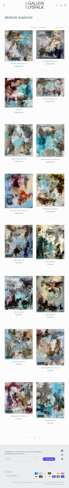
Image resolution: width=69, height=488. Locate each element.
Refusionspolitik (39, 482)
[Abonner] (36, 459)
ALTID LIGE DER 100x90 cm (18, 63)
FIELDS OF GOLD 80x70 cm (18, 159)
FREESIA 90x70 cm (50, 420)
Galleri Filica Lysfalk (19, 482)
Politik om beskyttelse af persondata (55, 482)
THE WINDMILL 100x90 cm (50, 209)
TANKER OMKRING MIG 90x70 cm (50, 367)
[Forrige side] (24, 437)
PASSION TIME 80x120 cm (50, 99)
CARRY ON (19, 109)
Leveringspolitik (48, 484)
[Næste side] (45, 437)
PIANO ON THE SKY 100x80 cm (18, 210)
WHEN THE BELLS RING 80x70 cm (50, 159)
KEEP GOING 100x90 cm (18, 361)
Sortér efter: (33, 27)
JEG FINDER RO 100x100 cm (50, 61)
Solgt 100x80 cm (18, 260)
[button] (4, 5)
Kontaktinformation (59, 484)
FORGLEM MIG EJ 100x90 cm (19, 416)
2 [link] (34, 437)
